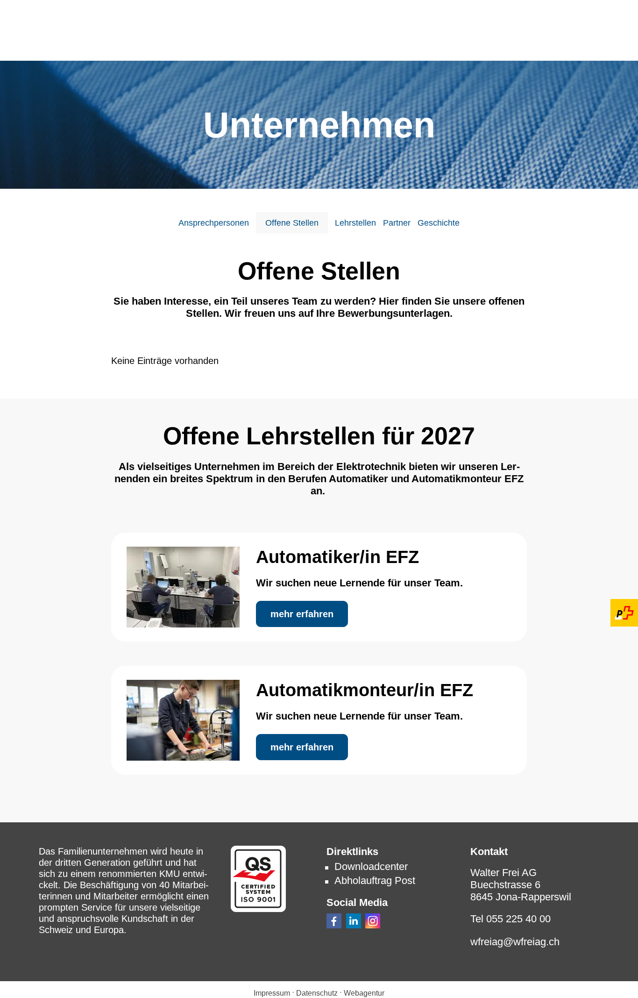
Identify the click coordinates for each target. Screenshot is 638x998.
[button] (333, 920)
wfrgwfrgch (515, 942)
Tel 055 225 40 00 (510, 919)
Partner (397, 223)
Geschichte (439, 223)
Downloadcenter (371, 866)
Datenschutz (317, 993)
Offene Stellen (292, 223)
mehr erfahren (301, 614)
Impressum (272, 993)
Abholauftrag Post (374, 880)
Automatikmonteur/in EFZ (364, 690)
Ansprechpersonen (213, 223)
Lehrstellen (355, 223)
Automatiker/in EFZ (337, 557)
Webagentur (364, 993)
